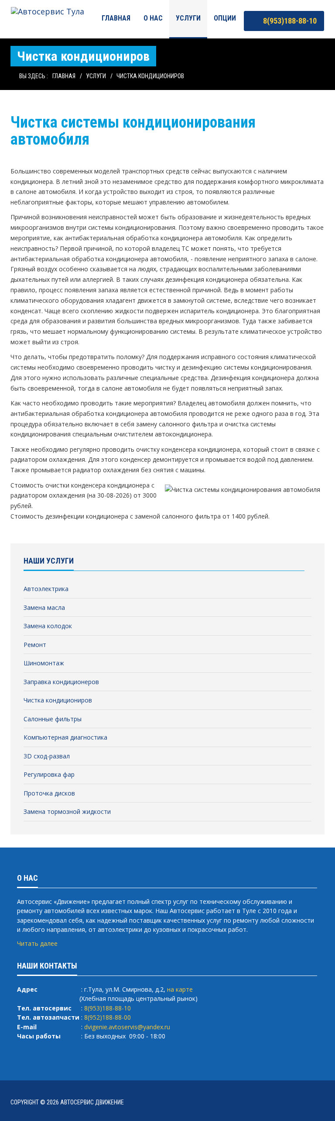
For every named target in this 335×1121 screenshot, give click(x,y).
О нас (153, 18)
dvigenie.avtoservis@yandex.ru (127, 1027)
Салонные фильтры (53, 719)
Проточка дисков (49, 793)
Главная (116, 18)
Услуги (188, 18)
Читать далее (37, 943)
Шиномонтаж (44, 663)
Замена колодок (48, 626)
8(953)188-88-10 (289, 20)
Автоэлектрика (46, 589)
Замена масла (44, 607)
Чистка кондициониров (150, 76)
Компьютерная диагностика (65, 737)
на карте (180, 989)
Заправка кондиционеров (61, 682)
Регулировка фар (49, 774)
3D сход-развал (47, 756)
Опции (225, 18)
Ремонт (35, 644)
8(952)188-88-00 (107, 1017)
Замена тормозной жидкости (67, 811)
